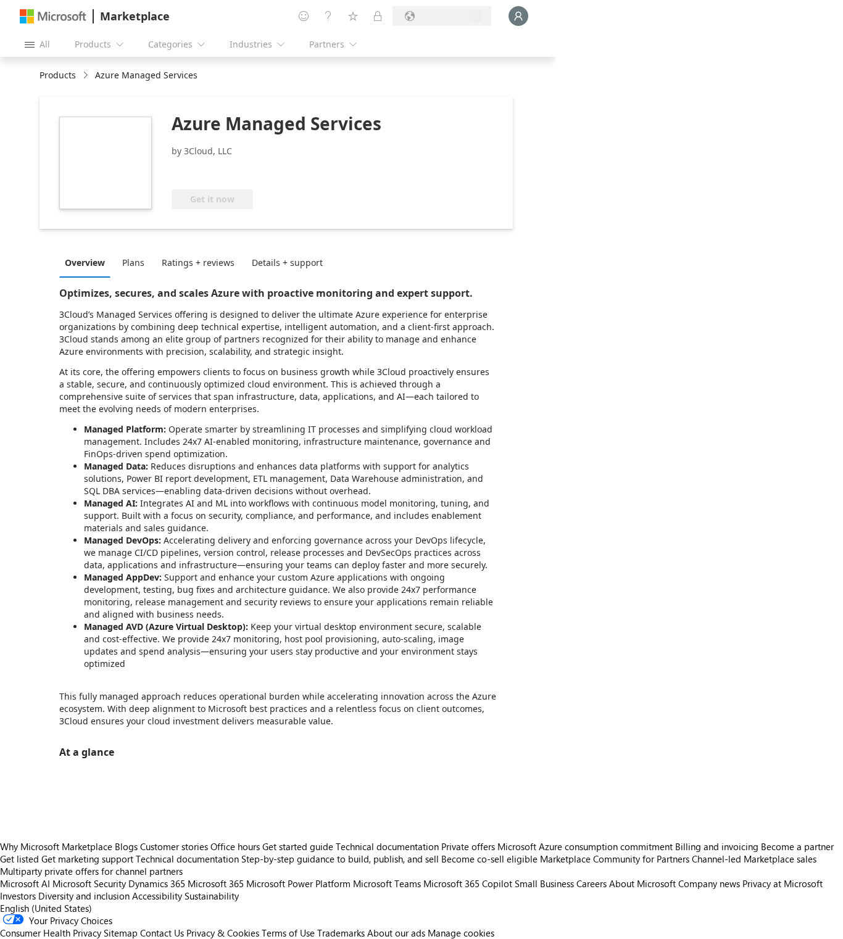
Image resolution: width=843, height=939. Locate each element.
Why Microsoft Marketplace (56, 846)
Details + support (287, 262)
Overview (85, 262)
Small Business (544, 883)
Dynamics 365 (156, 883)
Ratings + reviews (198, 262)
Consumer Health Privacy (50, 933)
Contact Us (162, 933)
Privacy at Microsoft (782, 883)
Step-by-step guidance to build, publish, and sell (340, 859)
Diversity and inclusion (84, 896)
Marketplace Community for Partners (614, 859)
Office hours (235, 846)
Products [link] (57, 75)
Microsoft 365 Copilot (467, 883)
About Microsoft (642, 883)
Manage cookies (461, 933)
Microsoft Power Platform (298, 883)
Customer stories (174, 846)
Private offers (468, 846)
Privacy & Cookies (222, 933)
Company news (709, 883)
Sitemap (121, 933)
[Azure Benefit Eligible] (222, 171)
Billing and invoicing (716, 846)
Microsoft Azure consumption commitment (586, 846)
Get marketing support (87, 859)
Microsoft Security (89, 883)
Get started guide (297, 846)
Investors (18, 896)
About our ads (396, 933)
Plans (133, 262)
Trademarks (341, 933)
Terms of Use (288, 933)
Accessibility (157, 896)
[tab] (88, 262)
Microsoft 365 (216, 883)
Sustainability (212, 896)
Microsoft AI (25, 883)
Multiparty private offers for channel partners (91, 871)
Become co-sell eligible (489, 859)
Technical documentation (387, 846)
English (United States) (46, 908)
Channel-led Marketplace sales (754, 859)
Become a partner (797, 846)
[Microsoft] (53, 16)
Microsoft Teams (387, 883)
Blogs (126, 846)
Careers (591, 883)
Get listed (19, 859)
